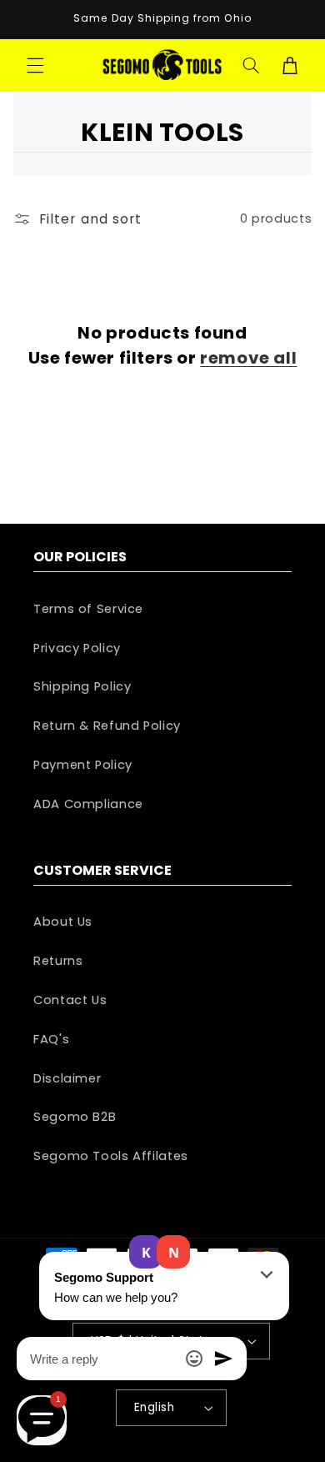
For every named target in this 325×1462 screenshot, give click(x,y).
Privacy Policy (77, 648)
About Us (62, 921)
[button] (35, 65)
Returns (57, 960)
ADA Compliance (88, 804)
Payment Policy (82, 764)
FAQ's (51, 1039)
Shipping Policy (82, 686)
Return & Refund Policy (107, 725)
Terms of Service (88, 608)
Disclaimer (67, 1078)
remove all (248, 357)
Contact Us (70, 1000)
